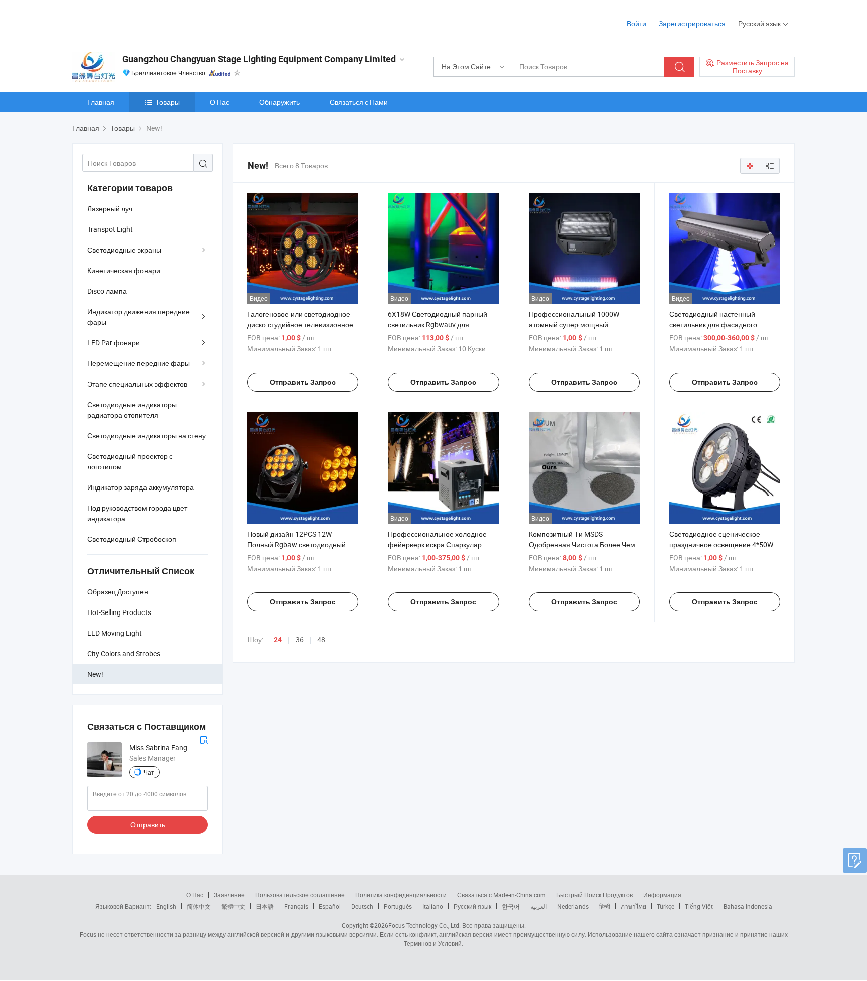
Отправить (147, 824)
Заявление (229, 895)
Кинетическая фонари (123, 270)
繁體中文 (233, 906)
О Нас (219, 102)
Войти (636, 23)
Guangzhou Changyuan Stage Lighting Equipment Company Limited (259, 59)
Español (330, 906)
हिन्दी (604, 906)
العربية (538, 906)
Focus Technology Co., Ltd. (424, 925)
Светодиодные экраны (124, 250)
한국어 (511, 906)
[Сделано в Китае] (136, 20)
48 (321, 639)
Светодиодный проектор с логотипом (130, 461)
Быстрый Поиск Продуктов (594, 895)
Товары (167, 102)
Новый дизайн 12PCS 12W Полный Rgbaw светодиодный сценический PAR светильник (296, 544)
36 (300, 639)
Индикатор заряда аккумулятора (140, 487)
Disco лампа (107, 291)
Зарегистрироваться (692, 23)
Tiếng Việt (699, 906)
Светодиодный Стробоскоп (131, 539)
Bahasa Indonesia (748, 906)
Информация (662, 895)
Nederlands (573, 906)
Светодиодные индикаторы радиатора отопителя (132, 410)
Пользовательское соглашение (300, 895)
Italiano (432, 906)
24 (278, 640)
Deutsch (362, 906)
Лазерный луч (109, 208)
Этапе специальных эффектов (137, 384)
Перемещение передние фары (138, 363)
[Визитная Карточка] (204, 739)
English (166, 906)
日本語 (265, 906)
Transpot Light (110, 229)
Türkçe (665, 906)
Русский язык (472, 906)
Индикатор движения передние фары (138, 317)
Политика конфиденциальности (401, 895)
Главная (100, 102)
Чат (148, 772)
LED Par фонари (113, 342)
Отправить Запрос (303, 382)
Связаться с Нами (359, 102)
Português (398, 906)
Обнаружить (279, 102)
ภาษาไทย (633, 906)
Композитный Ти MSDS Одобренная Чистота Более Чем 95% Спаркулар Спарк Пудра (582, 544)
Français (296, 906)
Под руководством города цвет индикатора (137, 513)
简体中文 (199, 906)
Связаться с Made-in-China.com (501, 895)
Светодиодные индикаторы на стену (146, 435)
